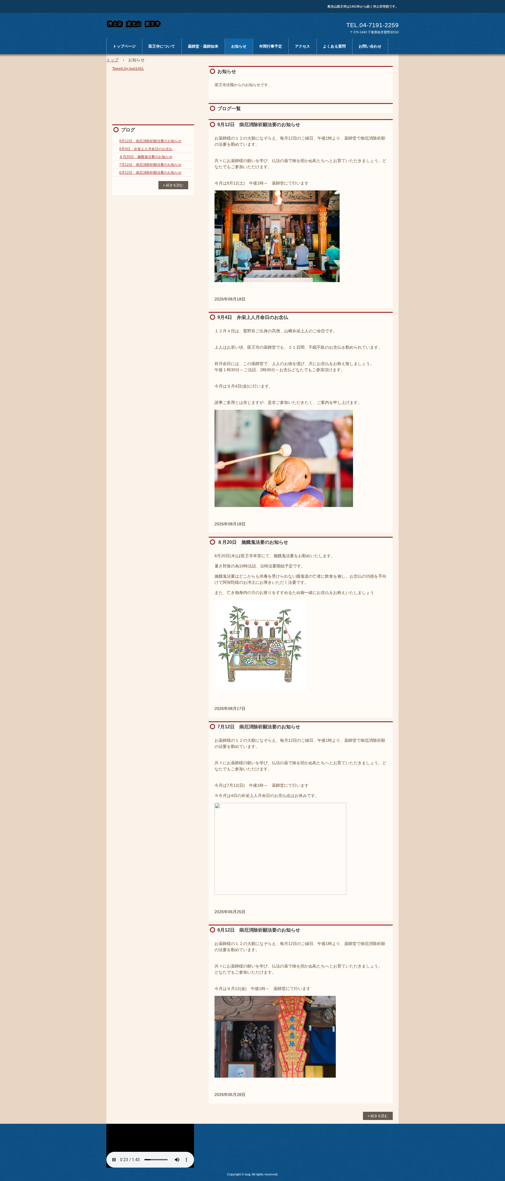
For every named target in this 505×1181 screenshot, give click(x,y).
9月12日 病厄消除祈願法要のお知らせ (258, 124)
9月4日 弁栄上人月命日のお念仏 (252, 317)
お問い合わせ (370, 46)
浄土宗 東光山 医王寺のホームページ (160, 23)
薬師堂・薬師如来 (203, 46)
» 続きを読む (378, 1116)
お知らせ (238, 46)
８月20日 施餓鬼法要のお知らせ (252, 542)
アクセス (302, 46)
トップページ (124, 46)
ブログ (128, 129)
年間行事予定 (270, 46)
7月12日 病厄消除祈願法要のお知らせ (258, 726)
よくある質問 (334, 46)
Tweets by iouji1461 (128, 69)
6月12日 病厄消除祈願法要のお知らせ (258, 930)
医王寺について (161, 46)
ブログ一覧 (229, 108)
